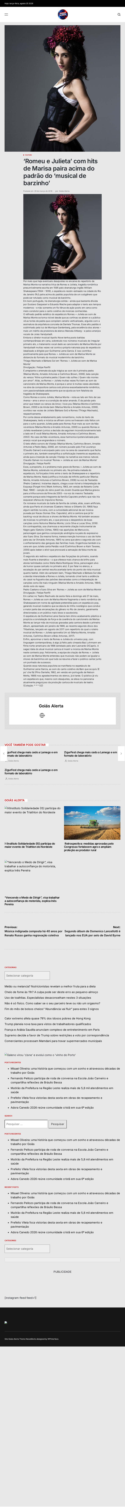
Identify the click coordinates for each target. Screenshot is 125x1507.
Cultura (28, 155)
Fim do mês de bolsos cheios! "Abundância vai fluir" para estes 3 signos (52, 1009)
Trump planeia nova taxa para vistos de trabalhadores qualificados (48, 1024)
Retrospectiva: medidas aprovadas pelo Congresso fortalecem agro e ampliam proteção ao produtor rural (89, 847)
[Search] (119, 14)
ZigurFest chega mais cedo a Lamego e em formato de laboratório (31, 754)
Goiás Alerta (64, 191)
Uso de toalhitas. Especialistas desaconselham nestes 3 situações (48, 997)
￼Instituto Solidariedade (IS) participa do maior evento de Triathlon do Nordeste (30, 845)
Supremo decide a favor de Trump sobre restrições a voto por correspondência (57, 1035)
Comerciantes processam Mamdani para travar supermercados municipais (53, 1041)
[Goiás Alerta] (22, 711)
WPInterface (53, 1339)
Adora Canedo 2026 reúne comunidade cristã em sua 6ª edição (52, 1107)
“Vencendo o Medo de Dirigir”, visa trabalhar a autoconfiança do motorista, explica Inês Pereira (32, 901)
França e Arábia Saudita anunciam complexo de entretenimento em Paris (52, 1029)
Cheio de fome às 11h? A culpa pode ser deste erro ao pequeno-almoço (51, 992)
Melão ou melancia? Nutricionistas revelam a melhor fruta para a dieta (50, 986)
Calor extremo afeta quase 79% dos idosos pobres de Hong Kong (48, 1018)
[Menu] (6, 14)
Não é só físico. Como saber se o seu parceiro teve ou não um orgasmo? (52, 1003)
